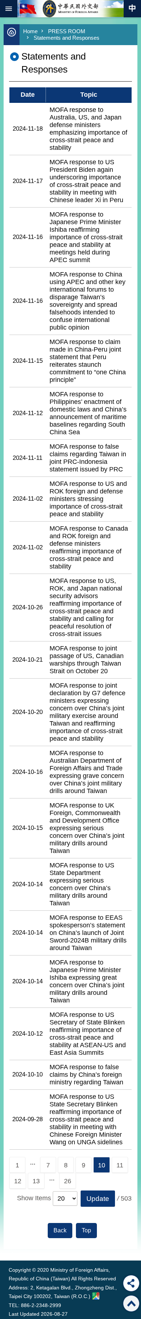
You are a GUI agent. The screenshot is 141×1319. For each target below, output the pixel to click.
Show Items (34, 1198)
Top (86, 1230)
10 (101, 1165)
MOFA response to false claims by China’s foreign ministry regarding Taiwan (86, 1074)
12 (17, 1181)
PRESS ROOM (66, 31)
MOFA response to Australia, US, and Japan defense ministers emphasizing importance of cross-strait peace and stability (88, 128)
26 (67, 1181)
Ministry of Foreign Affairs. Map (95, 1296)
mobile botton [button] (8, 8)
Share (131, 1283)
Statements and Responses (66, 38)
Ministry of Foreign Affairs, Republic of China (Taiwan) (70, 8)
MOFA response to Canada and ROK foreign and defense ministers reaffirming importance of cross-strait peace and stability (89, 547)
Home (30, 31)
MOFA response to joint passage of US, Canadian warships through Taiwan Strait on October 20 (87, 660)
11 (119, 1165)
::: (10, 1247)
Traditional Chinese (132, 8)
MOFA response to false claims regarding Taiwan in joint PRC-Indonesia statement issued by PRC (88, 458)
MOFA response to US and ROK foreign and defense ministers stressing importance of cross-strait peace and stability (88, 499)
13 (36, 1181)
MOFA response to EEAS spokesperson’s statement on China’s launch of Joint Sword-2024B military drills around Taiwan (88, 933)
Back (60, 1230)
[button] (98, 1198)
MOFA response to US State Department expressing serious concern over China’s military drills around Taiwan (82, 884)
